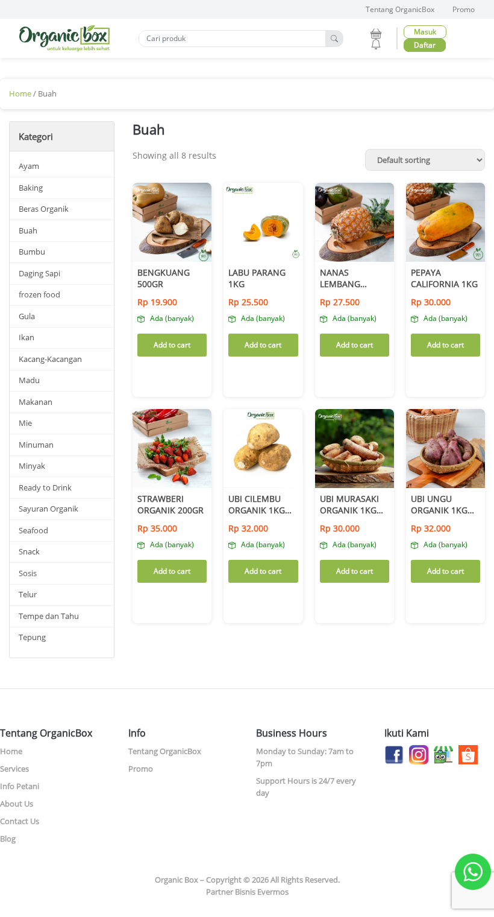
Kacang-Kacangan (50, 359)
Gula (27, 316)
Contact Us (19, 821)
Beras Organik (44, 208)
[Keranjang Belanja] (375, 32)
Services (14, 768)
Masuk (425, 32)
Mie (25, 422)
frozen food (39, 294)
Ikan (26, 337)
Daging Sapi (39, 273)
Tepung (32, 637)
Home (20, 93)
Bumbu (32, 251)
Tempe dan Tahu (49, 616)
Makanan (35, 401)
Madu (29, 380)
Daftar (425, 45)
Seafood (33, 530)
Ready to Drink (45, 487)
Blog (8, 838)
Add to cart (172, 345)
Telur (28, 594)
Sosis (28, 573)
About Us (16, 803)
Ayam (29, 165)
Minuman (36, 444)
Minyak (32, 465)
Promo (463, 9)
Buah (28, 230)
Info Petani (19, 786)
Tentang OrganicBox (400, 9)
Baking (31, 187)
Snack (29, 551)
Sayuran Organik (48, 508)
